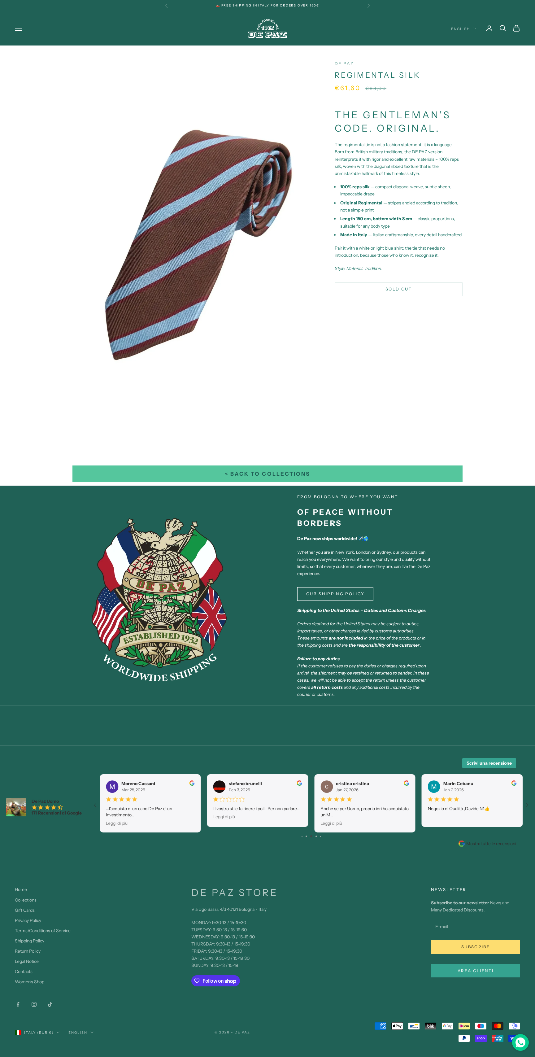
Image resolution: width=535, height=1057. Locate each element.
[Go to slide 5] (316, 836)
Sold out (398, 288)
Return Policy (28, 951)
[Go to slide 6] (320, 836)
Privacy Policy (28, 920)
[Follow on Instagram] (34, 1004)
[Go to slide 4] (311, 836)
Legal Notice (27, 961)
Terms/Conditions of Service (43, 930)
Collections (26, 900)
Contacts (24, 971)
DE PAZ (344, 63)
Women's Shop (29, 982)
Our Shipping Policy (335, 593)
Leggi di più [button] (117, 823)
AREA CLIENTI (476, 970)
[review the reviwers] (192, 783)
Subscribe (475, 946)
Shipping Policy (29, 941)
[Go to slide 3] (306, 836)
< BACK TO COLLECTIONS (267, 474)
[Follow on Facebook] (18, 1004)
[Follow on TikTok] (50, 1004)
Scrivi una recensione (489, 763)
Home (21, 889)
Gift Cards (25, 910)
